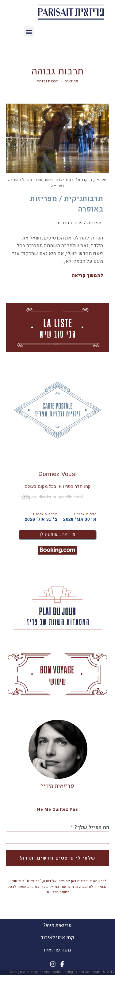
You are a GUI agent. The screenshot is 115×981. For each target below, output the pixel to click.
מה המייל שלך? (90, 827)
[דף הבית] (71, 81)
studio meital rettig (56, 972)
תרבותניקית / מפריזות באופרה (66, 204)
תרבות (63, 223)
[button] (29, 31)
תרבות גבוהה (48, 81)
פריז (78, 223)
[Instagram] (52, 964)
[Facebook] (62, 964)
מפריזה (94, 223)
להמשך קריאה (87, 276)
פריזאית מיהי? (57, 786)
